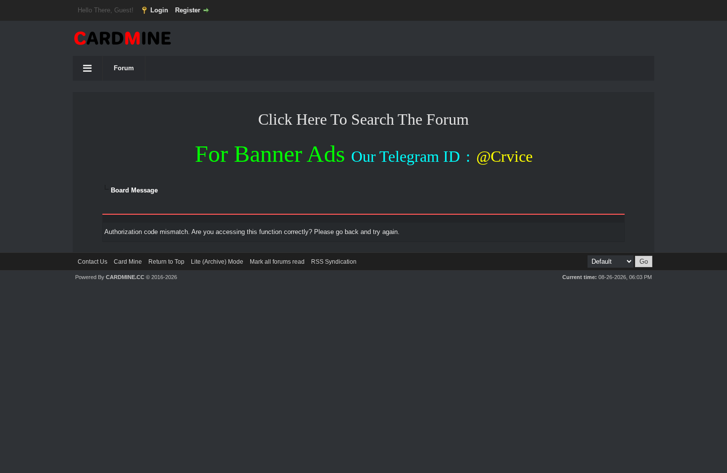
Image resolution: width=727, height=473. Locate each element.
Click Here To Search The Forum (363, 119)
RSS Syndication (334, 261)
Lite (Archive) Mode (217, 261)
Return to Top (166, 261)
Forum (124, 68)
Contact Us (92, 261)
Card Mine (128, 261)
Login (159, 10)
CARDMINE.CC (125, 277)
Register (187, 10)
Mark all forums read (277, 261)
